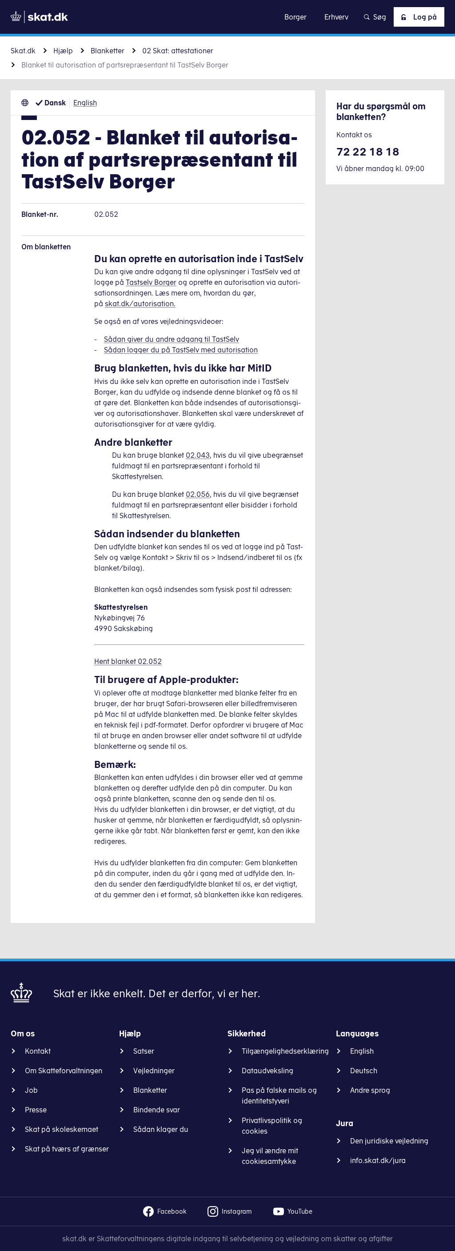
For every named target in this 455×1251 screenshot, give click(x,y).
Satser (143, 1051)
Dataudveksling (267, 1071)
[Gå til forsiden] (39, 17)
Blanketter (107, 51)
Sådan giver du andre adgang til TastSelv (171, 339)
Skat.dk (23, 51)
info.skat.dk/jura (378, 1160)
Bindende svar (156, 1110)
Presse (36, 1110)
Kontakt (38, 1051)
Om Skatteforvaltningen (63, 1071)
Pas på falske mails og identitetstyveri (279, 1095)
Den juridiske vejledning (389, 1141)
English (85, 103)
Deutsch (363, 1071)
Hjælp (63, 51)
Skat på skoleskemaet (61, 1129)
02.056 (198, 494)
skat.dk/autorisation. (140, 304)
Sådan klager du (160, 1129)
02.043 (198, 455)
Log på (425, 17)
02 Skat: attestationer (177, 51)
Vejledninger (154, 1071)
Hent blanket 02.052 (128, 661)
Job (31, 1090)
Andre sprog (370, 1090)
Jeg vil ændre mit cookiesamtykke (270, 1156)
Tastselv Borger (151, 282)
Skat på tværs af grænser (67, 1149)
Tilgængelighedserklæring (285, 1051)
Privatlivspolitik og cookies (272, 1125)
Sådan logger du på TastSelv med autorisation (181, 350)
